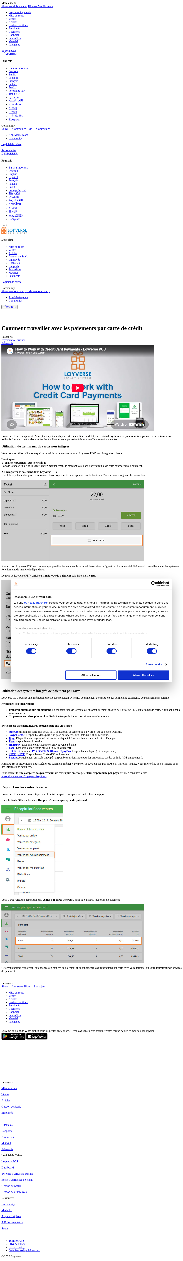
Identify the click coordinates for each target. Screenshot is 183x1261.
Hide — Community (38, 128)
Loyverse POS (9, 1161)
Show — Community (13, 128)
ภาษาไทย (15, 104)
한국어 (13, 108)
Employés (14, 28)
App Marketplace (18, 134)
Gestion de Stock (18, 25)
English (13, 74)
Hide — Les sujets (34, 986)
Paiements (14, 44)
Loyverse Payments (20, 12)
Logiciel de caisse (11, 144)
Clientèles (14, 31)
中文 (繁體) (16, 115)
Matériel (13, 41)
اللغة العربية (16, 100)
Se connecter (8, 50)
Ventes (12, 18)
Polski (12, 87)
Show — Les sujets (12, 986)
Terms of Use (16, 1240)
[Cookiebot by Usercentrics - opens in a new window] (153, 584)
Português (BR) (17, 90)
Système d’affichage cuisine (17, 1173)
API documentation (12, 1222)
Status (4, 1228)
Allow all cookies (143, 675)
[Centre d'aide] (14, 232)
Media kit (6, 1210)
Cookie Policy (17, 1247)
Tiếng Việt (14, 93)
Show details (154, 664)
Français (13, 80)
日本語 (13, 112)
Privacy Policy (17, 1243)
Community (15, 138)
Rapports (14, 34)
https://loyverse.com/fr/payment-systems (23, 776)
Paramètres (15, 38)
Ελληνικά (14, 119)
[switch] (71, 651)
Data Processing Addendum (24, 1250)
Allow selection (90, 675)
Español (13, 77)
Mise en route (16, 15)
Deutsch (13, 71)
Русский (14, 97)
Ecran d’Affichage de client (17, 1179)
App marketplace (11, 1216)
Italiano (13, 84)
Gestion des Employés (14, 1191)
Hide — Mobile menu (40, 6)
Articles (13, 21)
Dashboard (7, 1167)
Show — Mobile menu (14, 6)
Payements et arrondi (13, 340)
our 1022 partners (36, 602)
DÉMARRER (9, 53)
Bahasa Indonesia (18, 68)
